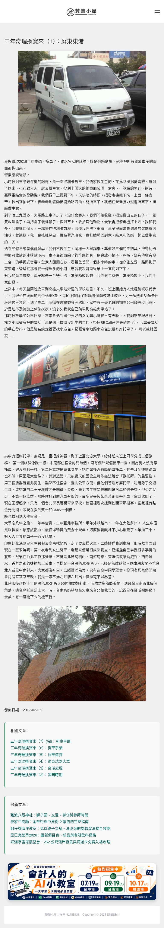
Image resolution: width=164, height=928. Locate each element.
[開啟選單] (157, 12)
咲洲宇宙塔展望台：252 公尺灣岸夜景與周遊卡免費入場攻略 (60, 842)
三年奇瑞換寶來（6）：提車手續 (36, 748)
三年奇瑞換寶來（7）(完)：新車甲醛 (40, 741)
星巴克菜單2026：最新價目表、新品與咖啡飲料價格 (53, 835)
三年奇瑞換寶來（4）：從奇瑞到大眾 (40, 761)
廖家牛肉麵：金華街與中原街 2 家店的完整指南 (49, 822)
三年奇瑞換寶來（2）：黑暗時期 (36, 775)
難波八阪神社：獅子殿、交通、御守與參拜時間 (49, 815)
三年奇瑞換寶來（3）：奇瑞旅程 (36, 768)
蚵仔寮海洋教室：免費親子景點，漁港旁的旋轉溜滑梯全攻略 (60, 829)
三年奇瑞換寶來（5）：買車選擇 (36, 755)
